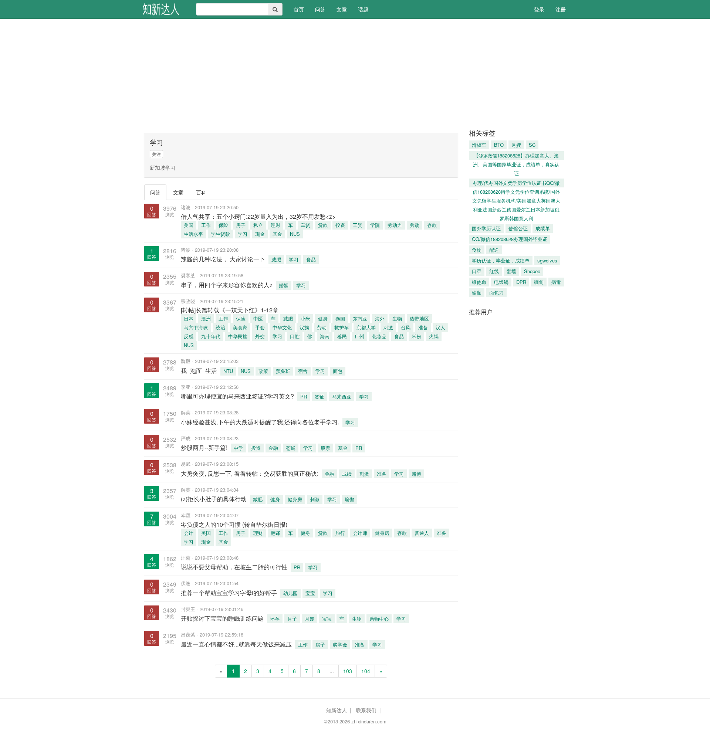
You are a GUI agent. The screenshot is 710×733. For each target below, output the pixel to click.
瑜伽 (349, 499)
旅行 (340, 532)
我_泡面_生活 (199, 370)
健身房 (295, 499)
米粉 (416, 336)
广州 (359, 336)
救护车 (341, 327)
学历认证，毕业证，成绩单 (501, 260)
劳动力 (395, 224)
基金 (277, 233)
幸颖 (185, 515)
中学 (238, 447)
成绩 (347, 473)
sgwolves (547, 260)
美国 (188, 224)
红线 (494, 271)
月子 (292, 618)
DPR (521, 281)
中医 (258, 318)
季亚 (185, 386)
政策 (263, 370)
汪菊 (185, 557)
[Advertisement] (355, 74)
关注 (156, 154)
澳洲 (206, 318)
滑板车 (479, 144)
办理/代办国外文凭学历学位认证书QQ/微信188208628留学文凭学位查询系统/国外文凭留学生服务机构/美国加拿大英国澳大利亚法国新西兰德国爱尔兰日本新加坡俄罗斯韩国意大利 (516, 183)
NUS (295, 233)
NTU (228, 370)
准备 (423, 327)
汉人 (440, 327)
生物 (397, 318)
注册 (560, 9)
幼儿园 (290, 593)
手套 (260, 327)
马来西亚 (341, 396)
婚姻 (283, 285)
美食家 (240, 327)
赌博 (416, 473)
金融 (273, 447)
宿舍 (303, 370)
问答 (320, 9)
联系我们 (366, 710)
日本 (188, 318)
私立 (258, 224)
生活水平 (193, 233)
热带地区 (419, 318)
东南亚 (360, 318)
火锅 (434, 336)
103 (347, 671)
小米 (305, 318)
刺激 (388, 327)
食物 (476, 249)
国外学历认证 (486, 228)
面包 (337, 370)
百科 (201, 192)
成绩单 (542, 228)
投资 (340, 224)
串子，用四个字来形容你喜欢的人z (227, 285)
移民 (342, 336)
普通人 (422, 532)
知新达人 (336, 710)
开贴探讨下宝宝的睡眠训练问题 (222, 618)
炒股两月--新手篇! (204, 447)
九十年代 (210, 336)
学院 (375, 224)
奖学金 (340, 644)
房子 (241, 224)
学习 (242, 233)
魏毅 (185, 360)
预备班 (283, 370)
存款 (432, 224)
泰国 (340, 318)
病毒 (556, 281)
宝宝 (310, 593)
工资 (357, 224)
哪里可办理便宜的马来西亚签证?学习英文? (237, 396)
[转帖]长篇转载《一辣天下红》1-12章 (232, 310)
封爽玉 (188, 608)
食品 (311, 259)
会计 (188, 532)
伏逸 (185, 583)
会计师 (360, 532)
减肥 (276, 259)
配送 (494, 249)
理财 (275, 224)
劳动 (414, 224)
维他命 (479, 281)
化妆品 (379, 336)
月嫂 (309, 618)
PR (303, 396)
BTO (499, 144)
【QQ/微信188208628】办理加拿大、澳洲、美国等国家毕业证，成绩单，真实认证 (516, 156)
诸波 (185, 207)
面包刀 (496, 292)
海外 (380, 318)
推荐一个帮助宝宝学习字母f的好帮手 (229, 592)
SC (532, 144)
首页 (302, 9)
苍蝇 (290, 447)
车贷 (305, 224)
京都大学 (366, 327)
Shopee (532, 271)
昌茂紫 (188, 634)
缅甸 (539, 281)
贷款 (323, 224)
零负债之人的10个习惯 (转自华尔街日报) (234, 524)
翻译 (275, 532)
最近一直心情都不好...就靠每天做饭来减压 (236, 644)
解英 (185, 412)
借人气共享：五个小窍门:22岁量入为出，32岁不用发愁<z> (258, 216)
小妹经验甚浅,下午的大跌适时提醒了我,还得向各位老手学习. (260, 422)
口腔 (295, 336)
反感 (188, 336)
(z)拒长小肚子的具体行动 (214, 499)
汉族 (304, 327)
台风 (405, 327)
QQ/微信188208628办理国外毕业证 (509, 238)
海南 (324, 336)
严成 (185, 438)
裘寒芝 (188, 275)
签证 (319, 396)
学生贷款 (220, 233)
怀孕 (275, 618)
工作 (206, 224)
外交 (260, 336)
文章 (342, 9)
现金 (260, 233)
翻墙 (511, 271)
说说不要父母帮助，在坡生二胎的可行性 (234, 567)
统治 (220, 327)
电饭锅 (501, 281)
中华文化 (282, 327)
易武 (185, 463)
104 (365, 671)
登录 (539, 9)
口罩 (476, 271)
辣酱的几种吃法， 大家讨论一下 (223, 259)
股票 (325, 447)
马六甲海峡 (196, 327)
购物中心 (379, 618)
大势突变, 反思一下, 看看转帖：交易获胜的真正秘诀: (249, 473)
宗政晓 (188, 301)
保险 (223, 224)
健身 (323, 318)
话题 (363, 9)
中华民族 (237, 336)
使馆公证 (518, 228)
